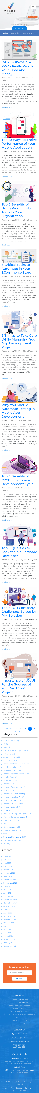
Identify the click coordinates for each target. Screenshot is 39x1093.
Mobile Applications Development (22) (19, 764)
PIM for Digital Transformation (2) (17, 774)
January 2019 (8, 943)
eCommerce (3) (9, 754)
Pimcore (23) (8, 784)
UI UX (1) (6, 844)
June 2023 (7, 860)
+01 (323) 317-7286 (20, 1038)
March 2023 (8, 870)
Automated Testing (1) (12, 741)
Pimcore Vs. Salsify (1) (12, 807)
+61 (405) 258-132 (21, 1034)
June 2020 (7, 913)
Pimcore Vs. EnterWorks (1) (14, 804)
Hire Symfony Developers (19, 1011)
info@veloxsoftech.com (19, 24)
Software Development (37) (14, 837)
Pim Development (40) (12, 770)
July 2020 (7, 910)
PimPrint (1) (8, 810)
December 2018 (9, 946)
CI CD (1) (6, 744)
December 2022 (9, 880)
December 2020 (10, 900)
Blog (14, 1090)
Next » (21, 731)
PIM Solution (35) (10, 780)
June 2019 (7, 926)
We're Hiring (32, 17)
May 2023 (7, 863)
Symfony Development (19, 999)
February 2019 (9, 939)
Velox (5, 33)
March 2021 (8, 896)
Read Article (7, 108)
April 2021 (7, 893)
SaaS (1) (6, 834)
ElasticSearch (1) (10, 761)
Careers (28, 1088)
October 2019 (8, 923)
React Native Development (19, 1005)
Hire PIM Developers (19, 1008)
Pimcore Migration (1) (12, 800)
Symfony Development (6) (14, 840)
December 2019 (9, 916)
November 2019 (9, 920)
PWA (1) (6, 824)
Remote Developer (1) (12, 830)
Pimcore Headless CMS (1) (14, 797)
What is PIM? (19, 1017)
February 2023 (9, 873)
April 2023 (7, 866)
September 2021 (10, 883)
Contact (19, 1088)
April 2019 (7, 933)
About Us (8, 1088)
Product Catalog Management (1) (17, 814)
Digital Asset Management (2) (15, 751)
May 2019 (7, 929)
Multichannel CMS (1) (12, 767)
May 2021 (7, 890)
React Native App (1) (11, 827)
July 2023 (7, 856)
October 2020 (9, 906)
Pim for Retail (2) (10, 777)
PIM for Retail (19, 1023)
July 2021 (6, 886)
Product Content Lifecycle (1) (15, 817)
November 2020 (10, 903)
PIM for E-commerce (19, 1020)
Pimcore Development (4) (14, 787)
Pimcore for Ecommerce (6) (14, 794)
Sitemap (22, 1090)
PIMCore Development (19, 1002)
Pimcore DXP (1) (9, 790)
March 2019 (8, 936)
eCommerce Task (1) (11, 757)
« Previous (8, 729)
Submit (19, 979)
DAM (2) (6, 747)
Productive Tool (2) (11, 820)
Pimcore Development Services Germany (19, 1014)
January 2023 (8, 876)
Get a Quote (19, 28)
